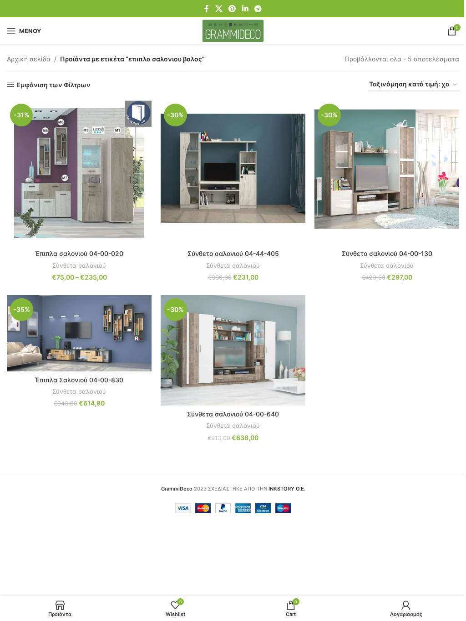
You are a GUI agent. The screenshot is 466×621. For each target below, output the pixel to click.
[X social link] (218, 8)
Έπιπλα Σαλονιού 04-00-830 (79, 380)
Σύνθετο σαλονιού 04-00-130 (387, 253)
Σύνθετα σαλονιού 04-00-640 (233, 414)
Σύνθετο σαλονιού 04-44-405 (233, 253)
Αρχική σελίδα (29, 59)
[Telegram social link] (257, 8)
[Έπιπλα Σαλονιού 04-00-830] (79, 333)
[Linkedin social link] (245, 8)
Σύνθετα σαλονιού (79, 265)
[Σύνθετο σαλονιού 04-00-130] (386, 172)
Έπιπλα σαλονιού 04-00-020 (79, 253)
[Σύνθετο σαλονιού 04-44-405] (233, 172)
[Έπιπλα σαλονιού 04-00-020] (79, 172)
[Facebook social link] (206, 8)
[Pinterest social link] (232, 8)
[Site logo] (233, 30)
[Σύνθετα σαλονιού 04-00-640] (233, 350)
